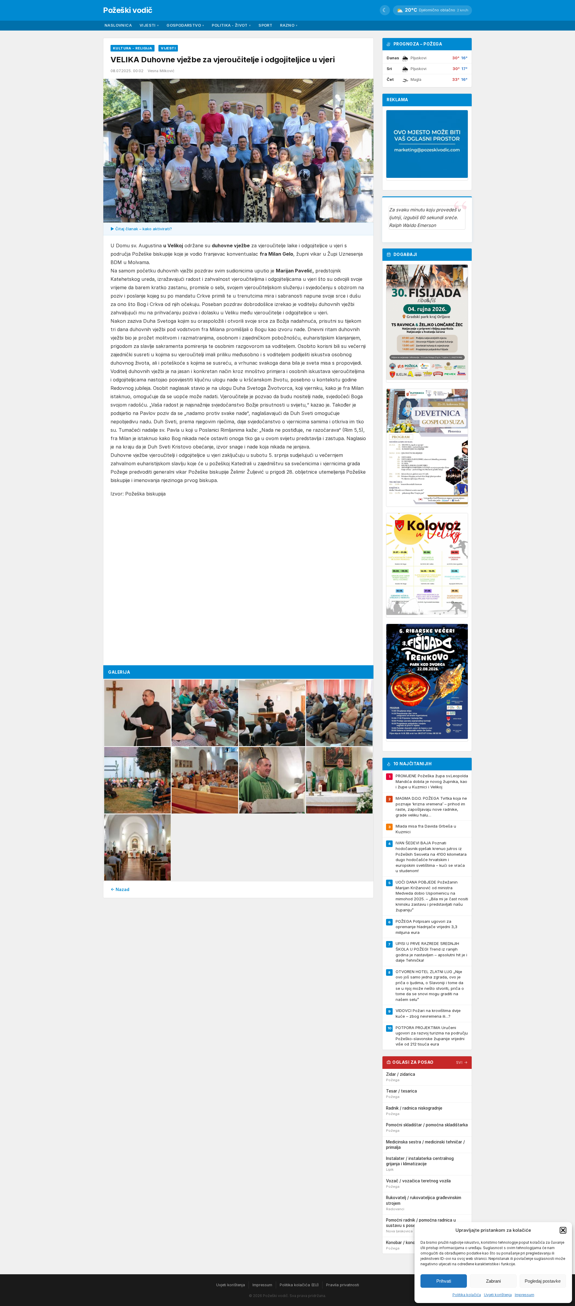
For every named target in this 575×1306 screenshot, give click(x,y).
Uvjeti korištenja (498, 1295)
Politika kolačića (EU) (299, 1285)
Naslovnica (118, 25)
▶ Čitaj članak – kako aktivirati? (141, 228)
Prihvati (443, 1281)
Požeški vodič (127, 10)
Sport (265, 25)
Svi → (462, 1062)
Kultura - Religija (132, 48)
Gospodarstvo (185, 25)
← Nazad (120, 889)
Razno (288, 25)
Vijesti (149, 25)
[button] (563, 1230)
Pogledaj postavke (543, 1281)
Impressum (524, 1295)
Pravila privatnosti (342, 1285)
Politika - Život (231, 25)
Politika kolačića (467, 1295)
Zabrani (493, 1281)
